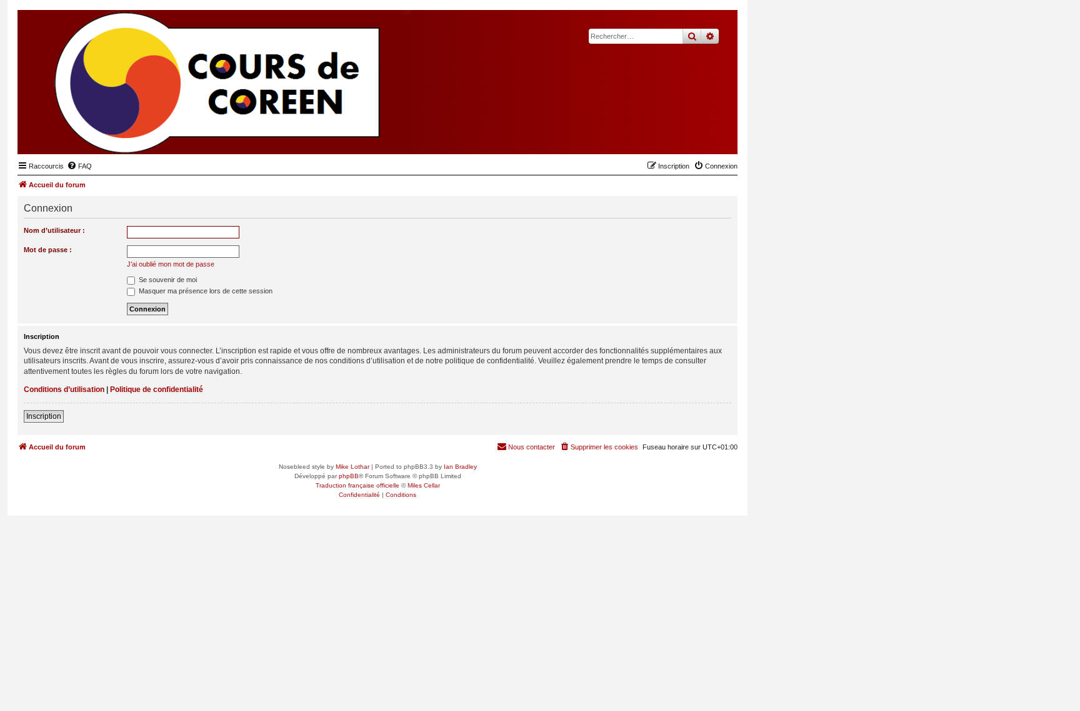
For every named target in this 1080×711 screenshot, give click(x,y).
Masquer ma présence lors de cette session (204, 291)
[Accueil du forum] (667, 135)
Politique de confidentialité (156, 389)
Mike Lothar (352, 466)
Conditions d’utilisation (64, 389)
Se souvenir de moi (167, 279)
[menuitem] (79, 166)
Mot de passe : (48, 249)
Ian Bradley (460, 466)
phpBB (349, 476)
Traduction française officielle (357, 485)
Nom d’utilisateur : (54, 230)
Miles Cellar (424, 485)
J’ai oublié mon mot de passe (170, 264)
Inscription (43, 416)
